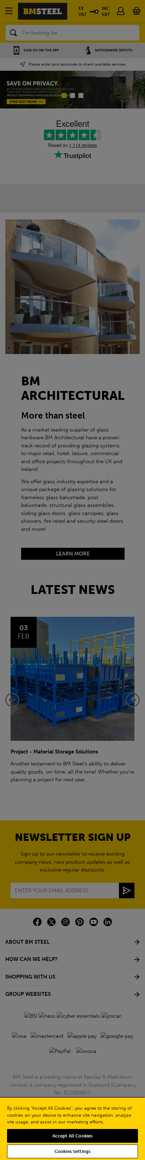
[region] (72, 1128)
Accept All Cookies (72, 1136)
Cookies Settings (72, 1151)
